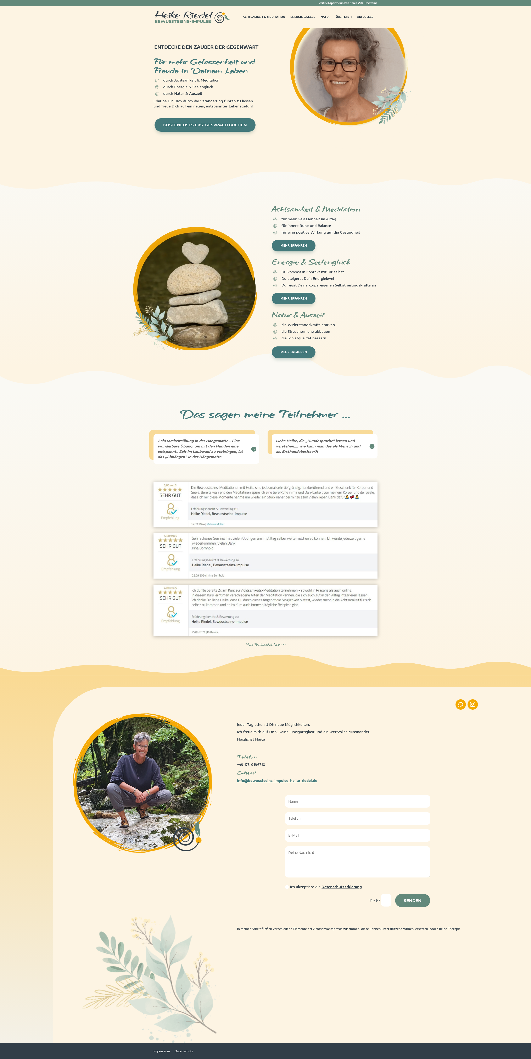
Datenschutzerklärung (342, 887)
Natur (325, 17)
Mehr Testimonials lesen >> (265, 644)
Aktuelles (365, 17)
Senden (412, 900)
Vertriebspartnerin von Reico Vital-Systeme (348, 3)
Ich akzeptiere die (326, 887)
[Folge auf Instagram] (473, 704)
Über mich (344, 17)
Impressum (161, 1051)
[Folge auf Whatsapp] (460, 704)
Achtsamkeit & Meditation (264, 17)
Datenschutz (184, 1051)
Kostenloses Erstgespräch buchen (205, 124)
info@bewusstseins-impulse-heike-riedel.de (277, 781)
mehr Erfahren (293, 245)
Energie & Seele (302, 17)
